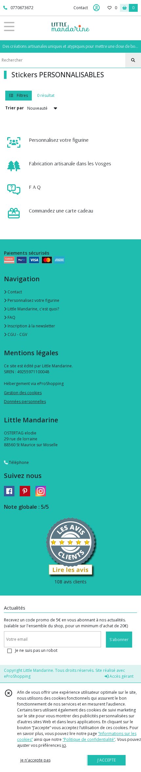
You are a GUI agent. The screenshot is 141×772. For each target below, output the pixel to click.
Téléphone (18, 462)
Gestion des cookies (23, 392)
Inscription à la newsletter (31, 326)
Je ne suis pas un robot (36, 650)
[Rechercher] (133, 60)
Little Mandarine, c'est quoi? (33, 309)
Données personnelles (25, 401)
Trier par (14, 108)
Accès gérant (121, 676)
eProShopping (17, 676)
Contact (80, 7)
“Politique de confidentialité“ (89, 739)
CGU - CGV (17, 334)
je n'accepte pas (35, 760)
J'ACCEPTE (106, 760)
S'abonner (119, 639)
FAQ (11, 317)
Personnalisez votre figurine (33, 300)
